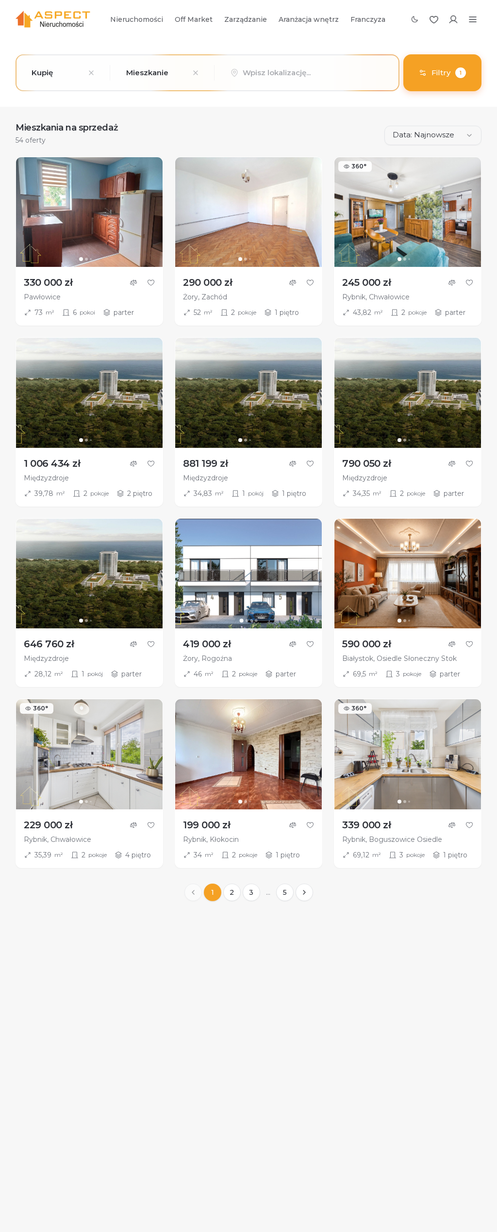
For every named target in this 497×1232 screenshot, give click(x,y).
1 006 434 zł (52, 463)
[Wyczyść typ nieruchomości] (195, 73)
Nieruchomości (136, 19)
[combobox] (62, 72)
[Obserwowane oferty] (434, 19)
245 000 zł (366, 282)
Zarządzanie (245, 19)
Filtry (446, 72)
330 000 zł (48, 282)
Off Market (194, 19)
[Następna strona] (304, 892)
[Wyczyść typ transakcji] (91, 73)
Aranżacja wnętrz (309, 19)
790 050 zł (366, 463)
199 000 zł (206, 825)
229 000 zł (48, 825)
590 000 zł (366, 644)
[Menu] (472, 19)
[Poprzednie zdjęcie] (27, 212)
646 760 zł (49, 644)
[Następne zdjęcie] (151, 212)
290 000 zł (207, 282)
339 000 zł (366, 825)
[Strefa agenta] (453, 19)
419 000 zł (207, 644)
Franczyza (367, 19)
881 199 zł (205, 463)
